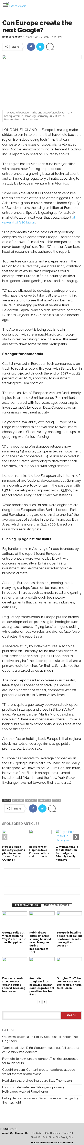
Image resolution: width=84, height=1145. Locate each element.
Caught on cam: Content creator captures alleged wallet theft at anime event (38, 1072)
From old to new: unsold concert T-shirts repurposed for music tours (40, 1061)
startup (44, 800)
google (31, 800)
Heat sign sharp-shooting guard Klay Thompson (37, 1080)
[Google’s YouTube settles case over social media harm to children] (69, 966)
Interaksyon (14, 36)
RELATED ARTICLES (26, 905)
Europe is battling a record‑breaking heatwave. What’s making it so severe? (69, 939)
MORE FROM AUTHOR (56, 905)
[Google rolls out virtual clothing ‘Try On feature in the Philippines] (14, 920)
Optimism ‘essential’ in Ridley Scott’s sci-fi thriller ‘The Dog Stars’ (40, 1039)
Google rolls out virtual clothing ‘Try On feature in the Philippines (14, 937)
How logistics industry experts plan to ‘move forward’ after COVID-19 (13, 853)
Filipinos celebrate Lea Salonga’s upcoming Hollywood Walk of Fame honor (33, 1089)
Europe (18, 800)
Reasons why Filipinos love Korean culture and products (39, 851)
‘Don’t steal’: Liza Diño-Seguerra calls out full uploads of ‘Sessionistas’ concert (40, 1050)
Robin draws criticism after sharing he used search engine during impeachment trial (40, 942)
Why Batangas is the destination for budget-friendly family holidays (67, 853)
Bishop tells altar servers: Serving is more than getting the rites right (40, 1100)
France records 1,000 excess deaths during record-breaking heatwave (13, 985)
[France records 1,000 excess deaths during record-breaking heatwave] (14, 966)
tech (56, 800)
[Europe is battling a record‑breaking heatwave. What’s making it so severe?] (69, 920)
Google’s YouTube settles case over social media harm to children (69, 983)
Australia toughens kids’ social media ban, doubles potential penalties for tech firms (41, 986)
